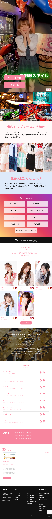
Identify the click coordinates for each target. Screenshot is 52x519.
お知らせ (16, 499)
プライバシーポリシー (31, 501)
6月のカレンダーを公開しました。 (28, 435)
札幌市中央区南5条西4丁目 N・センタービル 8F (13, 395)
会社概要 (28, 493)
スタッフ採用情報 (30, 497)
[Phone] (41, 372)
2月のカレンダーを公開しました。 (28, 438)
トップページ (17, 493)
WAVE (36, 224)
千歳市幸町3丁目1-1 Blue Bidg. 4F (11, 374)
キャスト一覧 (14, 78)
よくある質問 (29, 499)
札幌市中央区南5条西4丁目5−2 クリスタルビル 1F (14, 402)
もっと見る (25, 322)
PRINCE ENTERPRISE (25, 231)
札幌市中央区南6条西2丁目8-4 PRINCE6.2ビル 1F (14, 381)
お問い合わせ (29, 503)
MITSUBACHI (14, 224)
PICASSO (37, 204)
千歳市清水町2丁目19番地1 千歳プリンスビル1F (13, 422)
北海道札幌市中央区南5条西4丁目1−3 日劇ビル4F (14, 388)
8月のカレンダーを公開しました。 (28, 432)
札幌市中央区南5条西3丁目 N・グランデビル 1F (13, 415)
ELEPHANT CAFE (14, 210)
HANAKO (14, 204)
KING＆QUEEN (7, 414)
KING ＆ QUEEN (37, 210)
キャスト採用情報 (30, 495)
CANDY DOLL (37, 217)
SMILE (14, 217)
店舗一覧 (14, 85)
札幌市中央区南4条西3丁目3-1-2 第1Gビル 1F (13, 409)
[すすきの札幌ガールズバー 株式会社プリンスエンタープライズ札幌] (5, 2)
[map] (44, 372)
